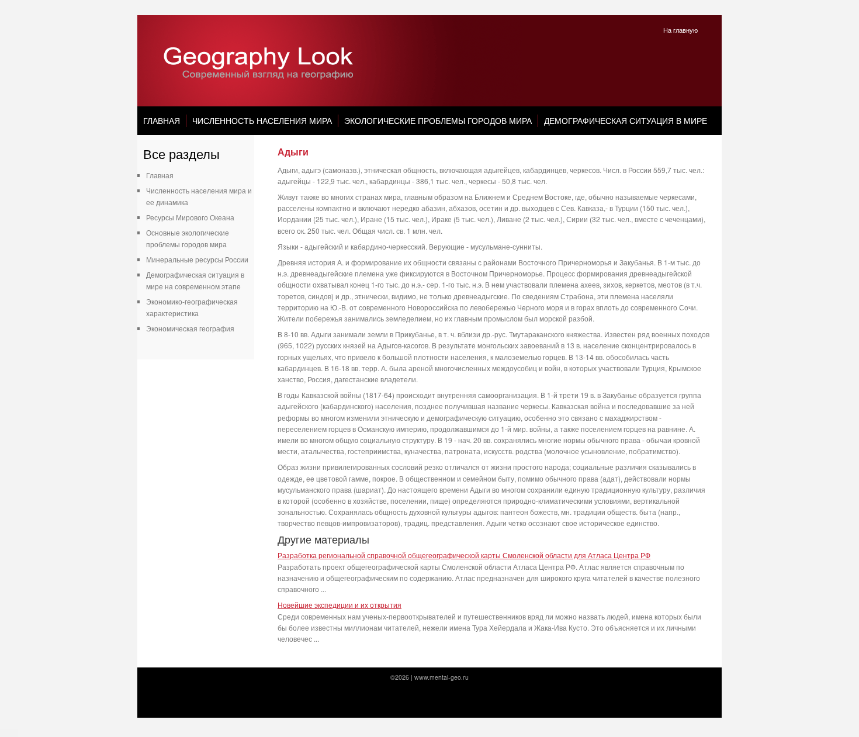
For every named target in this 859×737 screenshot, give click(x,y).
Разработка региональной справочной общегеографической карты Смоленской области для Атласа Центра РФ (464, 555)
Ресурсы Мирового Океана (190, 217)
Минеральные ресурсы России (197, 259)
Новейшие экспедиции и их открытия (339, 605)
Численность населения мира (262, 120)
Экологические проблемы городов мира (438, 120)
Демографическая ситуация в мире (625, 120)
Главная (161, 120)
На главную (680, 30)
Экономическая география (190, 328)
